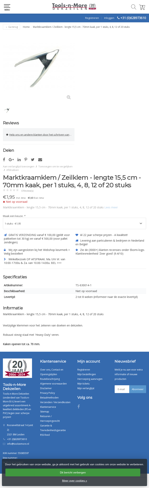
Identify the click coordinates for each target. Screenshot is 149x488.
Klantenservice (48, 407)
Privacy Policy (47, 393)
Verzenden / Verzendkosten (55, 402)
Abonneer (138, 389)
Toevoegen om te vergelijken (55, 166)
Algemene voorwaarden (53, 383)
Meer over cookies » (74, 480)
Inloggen (109, 18)
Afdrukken (12, 170)
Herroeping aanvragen (89, 379)
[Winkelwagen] (142, 9)
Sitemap (44, 411)
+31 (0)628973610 (133, 18)
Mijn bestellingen (86, 374)
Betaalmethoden (49, 397)
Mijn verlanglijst (85, 388)
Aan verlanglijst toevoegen (18, 166)
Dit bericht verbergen (73, 472)
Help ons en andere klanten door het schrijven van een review (41, 134)
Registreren (92, 18)
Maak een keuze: (14, 216)
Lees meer (111, 207)
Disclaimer (46, 388)
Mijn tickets (83, 383)
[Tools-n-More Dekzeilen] (74, 7)
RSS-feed (45, 435)
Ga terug (13, 27)
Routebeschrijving (50, 379)
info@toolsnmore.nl (18, 443)
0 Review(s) (27, 190)
